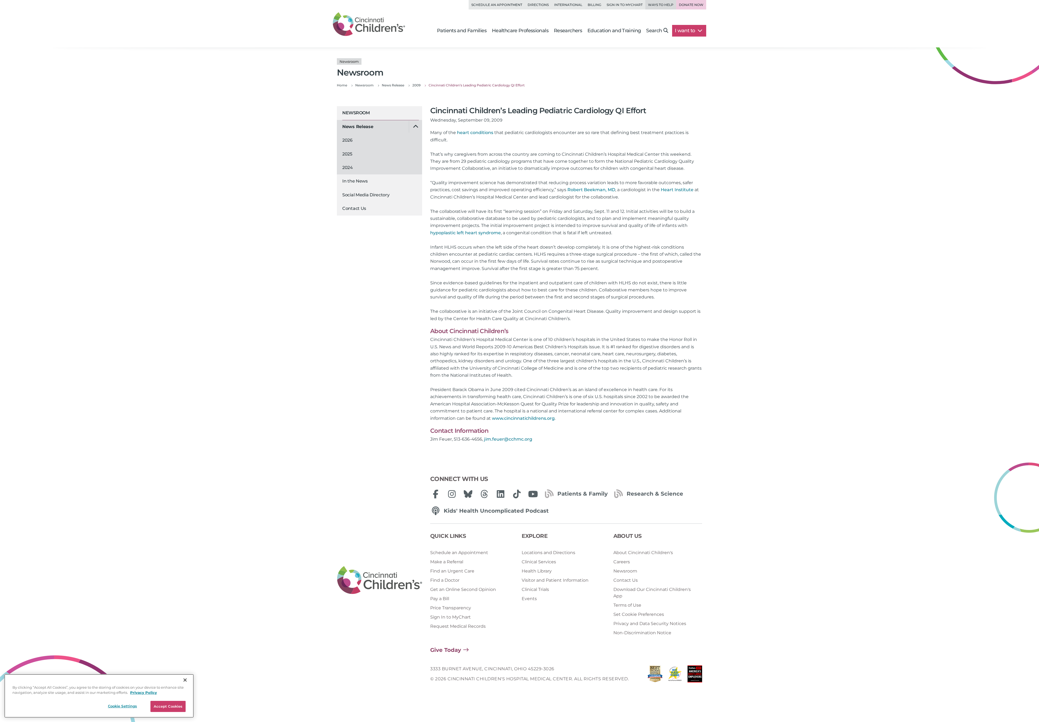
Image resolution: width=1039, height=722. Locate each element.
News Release (357, 126)
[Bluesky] (468, 494)
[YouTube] (533, 494)
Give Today (445, 650)
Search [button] (654, 31)
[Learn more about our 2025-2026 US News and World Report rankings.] (655, 675)
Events (529, 598)
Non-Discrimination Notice (642, 632)
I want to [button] (685, 31)
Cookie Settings (122, 706)
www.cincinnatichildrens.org (523, 418)
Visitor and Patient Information (555, 580)
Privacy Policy (143, 693)
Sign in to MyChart (625, 5)
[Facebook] (435, 494)
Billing (594, 5)
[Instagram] (451, 494)
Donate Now (691, 5)
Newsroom (356, 112)
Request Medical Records (458, 626)
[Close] (185, 680)
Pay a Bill (439, 598)
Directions (538, 5)
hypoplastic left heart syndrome (465, 232)
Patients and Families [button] (461, 31)
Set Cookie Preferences (638, 614)
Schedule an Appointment (496, 5)
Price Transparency (450, 607)
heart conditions (475, 132)
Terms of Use (627, 605)
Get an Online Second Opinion (463, 589)
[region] (99, 696)
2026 (347, 140)
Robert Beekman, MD (591, 189)
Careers (621, 561)
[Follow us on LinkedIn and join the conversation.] (500, 494)
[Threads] (484, 494)
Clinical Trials (535, 589)
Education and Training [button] (614, 31)
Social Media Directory (365, 194)
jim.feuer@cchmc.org (508, 439)
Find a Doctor (444, 580)
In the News (355, 181)
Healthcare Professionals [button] (520, 31)
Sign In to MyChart (450, 617)
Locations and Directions (548, 552)
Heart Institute (677, 189)
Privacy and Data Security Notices (649, 623)
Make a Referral (446, 561)
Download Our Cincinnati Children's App (652, 593)
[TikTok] (516, 494)
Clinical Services (539, 561)
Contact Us (354, 208)
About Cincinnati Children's (643, 552)
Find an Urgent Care (452, 571)
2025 (347, 154)
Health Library (537, 571)
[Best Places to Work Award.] (675, 675)
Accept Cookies (168, 706)
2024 (347, 167)
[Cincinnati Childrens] (379, 580)
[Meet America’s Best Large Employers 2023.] (695, 675)
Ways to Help (660, 5)
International (568, 5)
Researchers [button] (568, 31)
